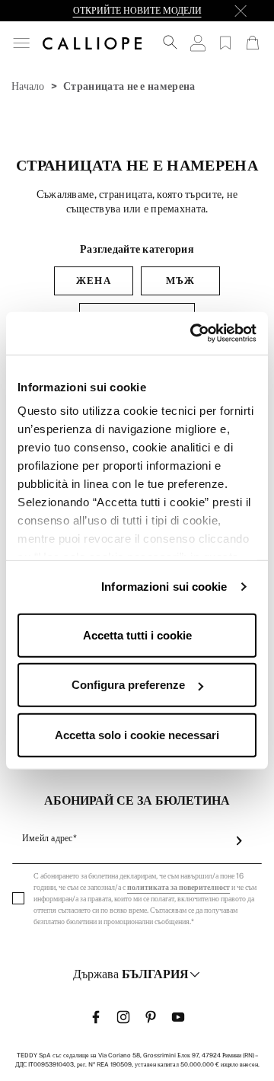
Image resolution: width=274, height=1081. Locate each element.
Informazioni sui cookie (164, 586)
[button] (21, 43)
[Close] (240, 11)
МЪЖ (180, 280)
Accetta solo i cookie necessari (137, 734)
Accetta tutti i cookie (137, 634)
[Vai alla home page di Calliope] (92, 42)
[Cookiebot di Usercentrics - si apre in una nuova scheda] (193, 333)
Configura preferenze (128, 684)
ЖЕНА (93, 280)
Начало (28, 86)
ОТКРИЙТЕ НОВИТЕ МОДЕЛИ (137, 10)
